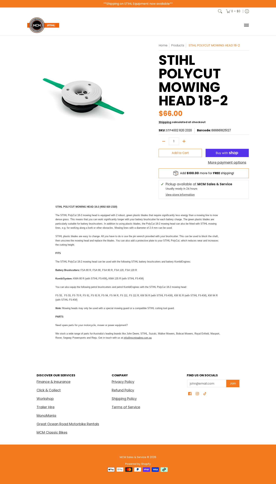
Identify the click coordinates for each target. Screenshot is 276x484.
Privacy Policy (123, 381)
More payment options (227, 162)
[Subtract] (164, 141)
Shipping (165, 122)
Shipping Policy (124, 398)
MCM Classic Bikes (52, 432)
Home (163, 45)
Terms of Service (126, 407)
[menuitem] (233, 11)
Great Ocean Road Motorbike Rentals (68, 424)
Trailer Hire (45, 407)
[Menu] (246, 25)
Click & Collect (49, 390)
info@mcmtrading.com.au (138, 337)
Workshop (45, 398)
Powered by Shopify (138, 464)
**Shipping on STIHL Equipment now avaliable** (138, 4)
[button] (189, 394)
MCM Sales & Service (133, 457)
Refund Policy (123, 390)
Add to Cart (180, 153)
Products (177, 45)
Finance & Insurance (53, 381)
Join (233, 383)
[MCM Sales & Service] (43, 25)
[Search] (220, 11)
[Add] (184, 141)
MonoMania (46, 415)
